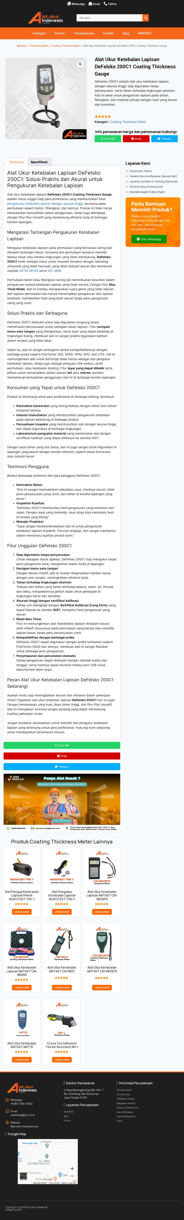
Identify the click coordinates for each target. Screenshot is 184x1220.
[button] (80, 64)
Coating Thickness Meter (66, 45)
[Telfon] (105, 3)
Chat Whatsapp (150, 239)
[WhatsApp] (69, 3)
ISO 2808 (54, 271)
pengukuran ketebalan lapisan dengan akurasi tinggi (45, 203)
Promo (60, 33)
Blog (126, 33)
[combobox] (109, 17)
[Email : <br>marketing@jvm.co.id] (7, 1111)
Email (96, 4)
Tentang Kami (84, 33)
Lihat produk (22, 911)
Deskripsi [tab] (17, 162)
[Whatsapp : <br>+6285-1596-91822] (7, 1100)
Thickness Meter (39, 45)
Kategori (39, 33)
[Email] (90, 3)
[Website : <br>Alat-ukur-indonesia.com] (7, 1122)
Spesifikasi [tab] (39, 162)
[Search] (145, 17)
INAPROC (144, 33)
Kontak (108, 33)
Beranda (22, 45)
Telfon (112, 4)
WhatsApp (78, 4)
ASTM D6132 (28, 271)
